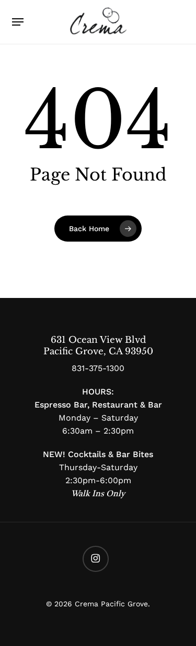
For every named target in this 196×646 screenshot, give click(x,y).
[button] (18, 22)
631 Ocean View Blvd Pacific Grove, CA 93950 (98, 345)
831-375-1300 (98, 368)
